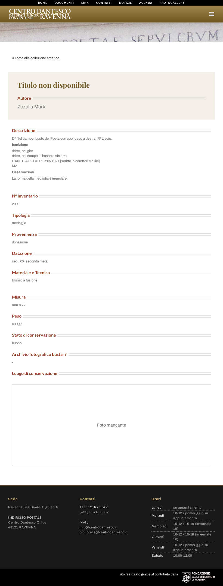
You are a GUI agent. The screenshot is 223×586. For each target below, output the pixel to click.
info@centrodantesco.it (98, 527)
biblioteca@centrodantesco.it (104, 532)
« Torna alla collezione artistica (35, 58)
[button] (111, 107)
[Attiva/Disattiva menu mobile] (212, 14)
